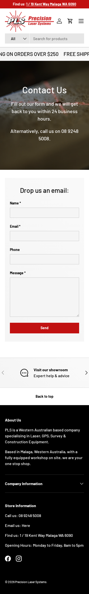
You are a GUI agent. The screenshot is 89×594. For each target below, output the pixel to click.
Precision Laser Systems (30, 582)
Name (14, 203)
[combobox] (44, 38)
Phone (15, 250)
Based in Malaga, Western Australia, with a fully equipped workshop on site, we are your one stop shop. (44, 457)
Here (26, 525)
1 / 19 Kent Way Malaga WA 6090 (46, 535)
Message (16, 273)
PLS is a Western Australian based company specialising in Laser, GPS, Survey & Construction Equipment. (42, 435)
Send (44, 328)
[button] (70, 21)
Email (14, 226)
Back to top (44, 396)
